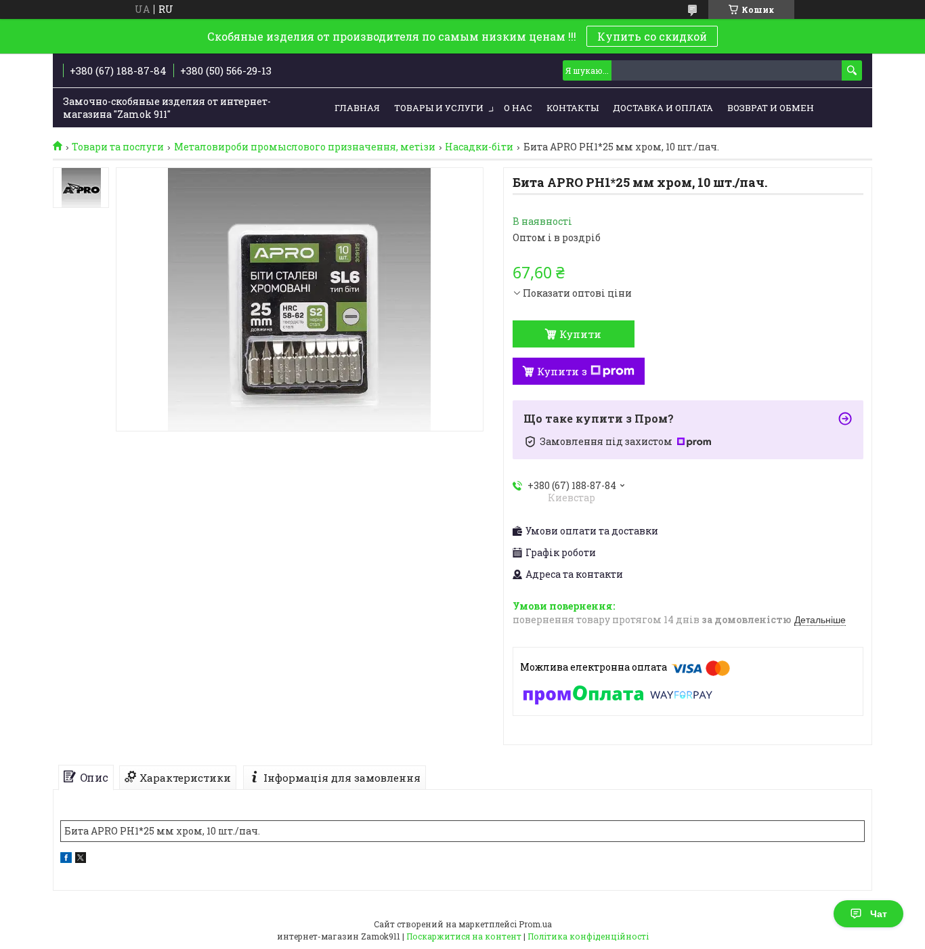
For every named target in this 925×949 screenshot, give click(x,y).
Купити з (562, 371)
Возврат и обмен (770, 108)
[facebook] (66, 859)
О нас (518, 108)
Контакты (572, 108)
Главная (357, 108)
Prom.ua (535, 924)
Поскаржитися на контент (463, 936)
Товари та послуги (118, 147)
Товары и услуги (438, 108)
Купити (580, 334)
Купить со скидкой (652, 36)
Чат (878, 913)
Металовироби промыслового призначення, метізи (304, 147)
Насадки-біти (479, 147)
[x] (80, 859)
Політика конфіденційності (588, 936)
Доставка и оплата (663, 108)
